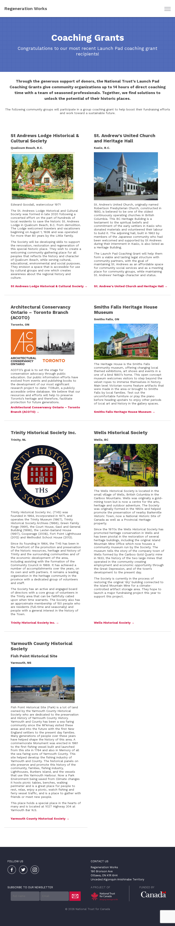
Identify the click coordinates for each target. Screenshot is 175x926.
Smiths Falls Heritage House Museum (122, 411)
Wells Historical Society (112, 622)
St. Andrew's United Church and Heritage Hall (129, 286)
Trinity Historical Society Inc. (33, 622)
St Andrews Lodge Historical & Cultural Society (47, 286)
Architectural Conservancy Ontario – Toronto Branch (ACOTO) (45, 409)
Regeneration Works (25, 8)
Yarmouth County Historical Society (38, 818)
